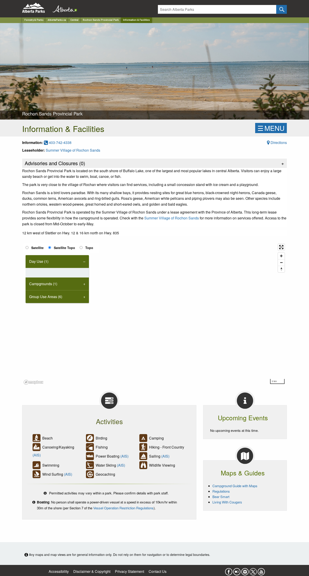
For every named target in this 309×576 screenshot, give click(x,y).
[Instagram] (245, 570)
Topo (89, 247)
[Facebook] (228, 570)
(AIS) (37, 455)
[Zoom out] (281, 262)
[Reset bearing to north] (281, 269)
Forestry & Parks (33, 20)
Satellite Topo (64, 247)
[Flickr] (236, 570)
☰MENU (271, 128)
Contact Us (157, 571)
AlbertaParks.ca (57, 20)
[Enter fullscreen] (281, 247)
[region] (154, 314)
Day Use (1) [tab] (38, 261)
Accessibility (59, 571)
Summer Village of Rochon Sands (73, 150)
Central (74, 20)
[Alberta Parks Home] (36, 7)
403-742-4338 (59, 142)
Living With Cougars (227, 502)
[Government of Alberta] (63, 7)
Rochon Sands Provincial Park (101, 20)
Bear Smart (220, 496)
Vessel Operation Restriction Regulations (123, 507)
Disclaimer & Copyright (91, 571)
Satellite (37, 247)
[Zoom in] (281, 256)
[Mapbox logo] (33, 382)
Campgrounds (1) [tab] (43, 283)
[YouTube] (261, 570)
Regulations (221, 491)
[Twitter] (253, 570)
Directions (278, 142)
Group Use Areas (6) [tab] (45, 296)
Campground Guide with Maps (234, 485)
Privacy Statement (129, 571)
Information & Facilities (136, 20)
